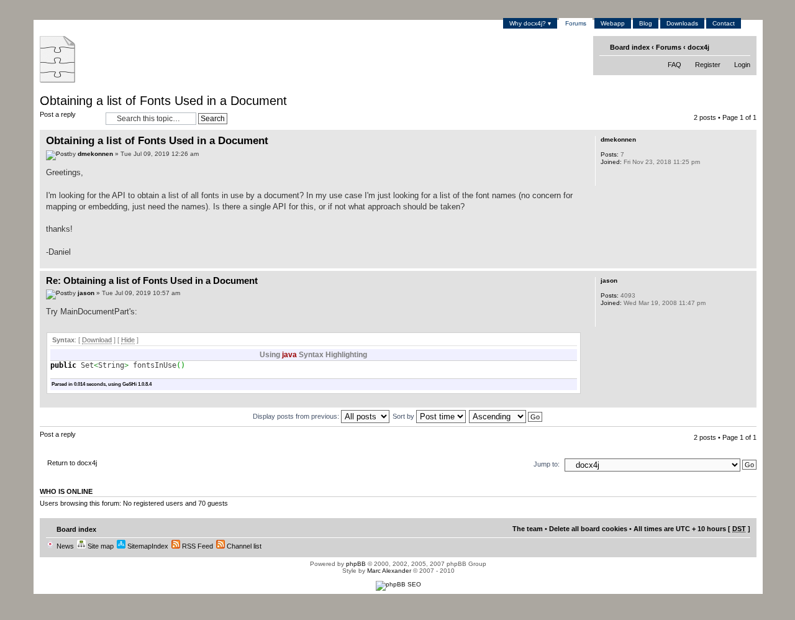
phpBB (356, 563)
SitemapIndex (146, 546)
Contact (723, 23)
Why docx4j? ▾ (530, 23)
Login (742, 64)
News (64, 546)
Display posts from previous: (297, 416)
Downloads (682, 23)
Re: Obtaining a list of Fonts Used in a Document (152, 280)
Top (746, 261)
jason (86, 292)
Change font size (742, 46)
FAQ (674, 64)
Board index (630, 47)
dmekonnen (95, 153)
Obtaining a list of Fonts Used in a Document (163, 100)
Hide (128, 340)
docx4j (698, 47)
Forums (575, 23)
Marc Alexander (389, 570)
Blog (645, 23)
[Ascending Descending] (506, 416)
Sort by (404, 416)
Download (97, 340)
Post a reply (58, 114)
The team (527, 528)
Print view (723, 46)
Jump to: (547, 464)
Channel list (243, 546)
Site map (100, 546)
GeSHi (129, 384)
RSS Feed (196, 546)
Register (707, 64)
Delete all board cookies (588, 528)
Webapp (613, 23)
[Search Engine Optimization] (398, 584)
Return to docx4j (72, 463)
